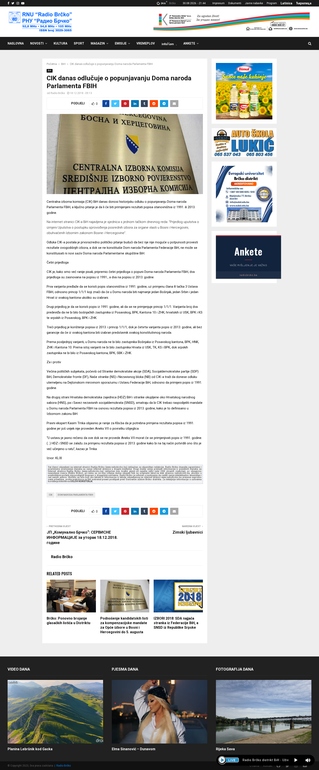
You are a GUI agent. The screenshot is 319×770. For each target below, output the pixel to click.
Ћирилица (303, 3)
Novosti (37, 43)
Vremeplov (145, 43)
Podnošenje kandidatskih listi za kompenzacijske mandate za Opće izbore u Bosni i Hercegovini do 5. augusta (124, 625)
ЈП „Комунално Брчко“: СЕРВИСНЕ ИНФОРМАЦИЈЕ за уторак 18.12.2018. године (82, 537)
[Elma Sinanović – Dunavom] (159, 712)
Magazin (98, 43)
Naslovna (16, 43)
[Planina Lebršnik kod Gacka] (55, 712)
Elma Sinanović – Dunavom (133, 749)
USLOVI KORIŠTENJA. (81, 481)
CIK (50, 495)
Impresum (218, 3)
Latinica (286, 3)
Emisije (121, 43)
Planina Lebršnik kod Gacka (30, 749)
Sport (79, 43)
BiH (49, 70)
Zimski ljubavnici (188, 532)
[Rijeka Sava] (263, 712)
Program (272, 3)
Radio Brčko (58, 93)
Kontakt (267, 765)
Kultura (60, 43)
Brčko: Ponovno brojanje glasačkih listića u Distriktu (68, 620)
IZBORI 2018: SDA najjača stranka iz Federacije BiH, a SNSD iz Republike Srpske (176, 623)
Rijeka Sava (225, 749)
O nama (254, 765)
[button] (296, 760)
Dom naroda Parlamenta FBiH (75, 495)
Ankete (189, 43)
